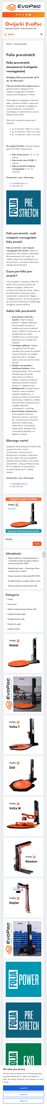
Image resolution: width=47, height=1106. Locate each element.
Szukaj (9, 539)
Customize (23, 1094)
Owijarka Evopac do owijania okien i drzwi (24, 581)
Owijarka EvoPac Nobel (17, 614)
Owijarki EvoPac (23, 23)
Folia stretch (12, 604)
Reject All (23, 1101)
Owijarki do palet (14, 624)
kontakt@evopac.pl (19, 183)
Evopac (10, 599)
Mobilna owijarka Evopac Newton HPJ (22, 586)
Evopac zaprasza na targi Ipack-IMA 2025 (24, 576)
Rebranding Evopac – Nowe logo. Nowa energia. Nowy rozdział (23, 569)
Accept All (23, 1088)
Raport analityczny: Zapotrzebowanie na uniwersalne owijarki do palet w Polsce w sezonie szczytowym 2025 (23, 561)
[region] (23, 1085)
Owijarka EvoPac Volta (16, 619)
